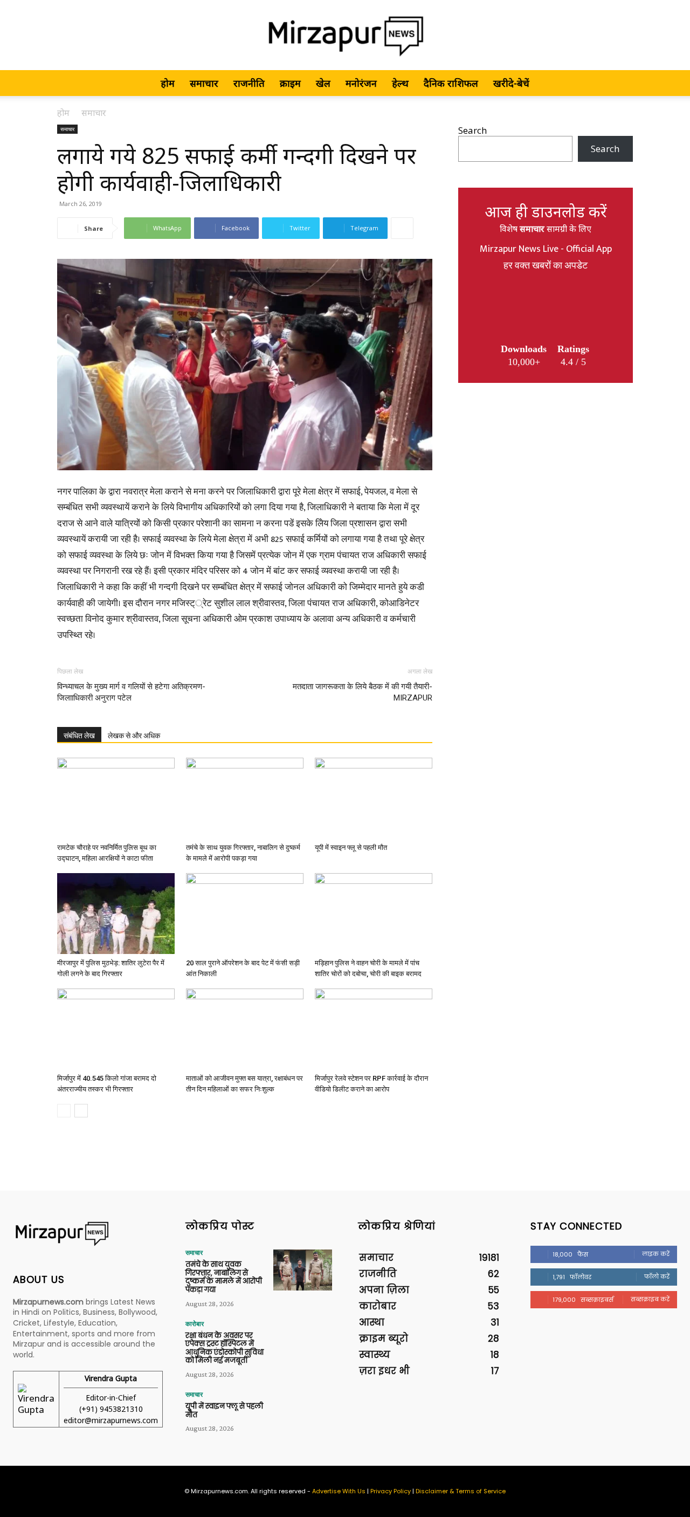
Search (472, 130)
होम (168, 83)
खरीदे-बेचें (511, 83)
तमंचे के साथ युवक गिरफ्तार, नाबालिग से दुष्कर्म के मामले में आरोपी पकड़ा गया (223, 1277)
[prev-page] (64, 1110)
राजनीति (249, 83)
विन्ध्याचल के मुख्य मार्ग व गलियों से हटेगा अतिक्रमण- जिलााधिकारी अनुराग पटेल (131, 692)
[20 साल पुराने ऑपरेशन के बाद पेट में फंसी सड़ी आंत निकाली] (244, 913)
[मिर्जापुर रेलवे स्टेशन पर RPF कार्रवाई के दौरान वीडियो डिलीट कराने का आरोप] (373, 1029)
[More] (402, 228)
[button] (620, 83)
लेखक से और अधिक (134, 735)
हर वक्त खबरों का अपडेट (545, 266)
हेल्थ (400, 83)
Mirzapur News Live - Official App (546, 249)
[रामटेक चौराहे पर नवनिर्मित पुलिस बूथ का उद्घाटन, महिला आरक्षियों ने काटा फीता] (116, 798)
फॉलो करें (657, 1276)
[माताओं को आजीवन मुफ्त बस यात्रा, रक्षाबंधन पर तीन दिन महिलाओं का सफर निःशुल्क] (244, 1029)
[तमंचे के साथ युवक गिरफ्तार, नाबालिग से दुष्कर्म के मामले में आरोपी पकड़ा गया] (244, 798)
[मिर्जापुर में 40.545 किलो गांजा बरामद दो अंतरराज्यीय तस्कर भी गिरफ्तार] (116, 1029)
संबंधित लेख (79, 735)
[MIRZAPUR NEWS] (86, 1233)
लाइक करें (656, 1254)
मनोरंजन (361, 83)
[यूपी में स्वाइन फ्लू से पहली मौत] (373, 798)
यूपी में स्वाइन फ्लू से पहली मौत (351, 847)
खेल (323, 83)
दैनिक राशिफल (451, 83)
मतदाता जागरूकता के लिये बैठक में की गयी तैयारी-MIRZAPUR (362, 692)
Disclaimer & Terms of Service (461, 1491)
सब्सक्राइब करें (650, 1299)
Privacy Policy (390, 1491)
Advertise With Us (338, 1491)
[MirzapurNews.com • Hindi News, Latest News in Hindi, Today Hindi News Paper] (345, 36)
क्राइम (290, 83)
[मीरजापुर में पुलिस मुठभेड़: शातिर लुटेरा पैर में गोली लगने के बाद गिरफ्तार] (116, 913)
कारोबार (194, 1324)
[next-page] (81, 1110)
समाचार (204, 83)
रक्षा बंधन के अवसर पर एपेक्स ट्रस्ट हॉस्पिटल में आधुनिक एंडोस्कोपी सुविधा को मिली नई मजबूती (224, 1348)
